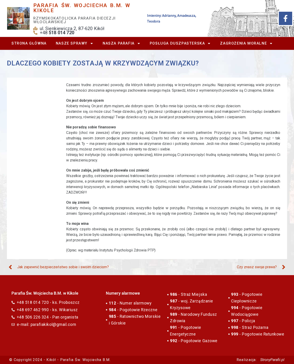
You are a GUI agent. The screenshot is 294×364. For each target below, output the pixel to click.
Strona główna (29, 43)
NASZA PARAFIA (119, 43)
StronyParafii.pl (272, 360)
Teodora (153, 21)
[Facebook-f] (285, 18)
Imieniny (154, 15)
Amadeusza (186, 15)
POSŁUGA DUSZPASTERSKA (177, 43)
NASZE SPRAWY (72, 43)
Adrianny (169, 15)
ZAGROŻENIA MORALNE (243, 43)
